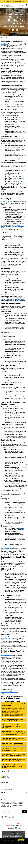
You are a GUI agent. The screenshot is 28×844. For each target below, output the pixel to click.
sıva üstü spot (14, 263)
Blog (9, 37)
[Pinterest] (13, 817)
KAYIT (24, 811)
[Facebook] (2, 817)
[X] (10, 817)
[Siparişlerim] (22, 5)
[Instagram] (6, 817)
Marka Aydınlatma (6, 299)
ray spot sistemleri (19, 299)
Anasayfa (3, 37)
